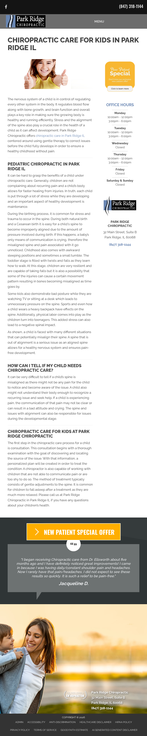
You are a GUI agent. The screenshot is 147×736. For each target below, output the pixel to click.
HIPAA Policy (123, 722)
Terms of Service (45, 730)
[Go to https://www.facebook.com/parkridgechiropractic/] (6, 7)
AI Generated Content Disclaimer (114, 730)
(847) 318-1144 (131, 6)
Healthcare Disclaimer (95, 722)
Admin (19, 722)
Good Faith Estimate (74, 730)
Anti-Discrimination (62, 722)
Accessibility (36, 722)
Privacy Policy (20, 730)
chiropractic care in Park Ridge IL (60, 136)
